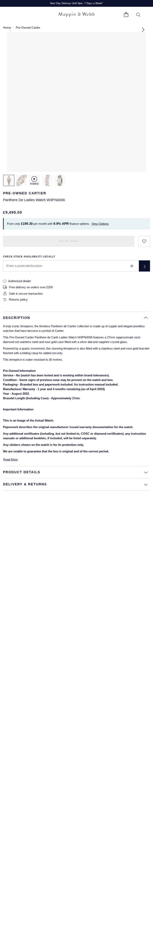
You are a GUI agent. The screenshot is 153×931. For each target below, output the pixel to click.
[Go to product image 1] (8, 180)
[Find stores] (144, 266)
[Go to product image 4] (59, 180)
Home (7, 27)
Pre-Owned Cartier (28, 27)
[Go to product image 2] (21, 180)
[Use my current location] (131, 266)
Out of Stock (69, 241)
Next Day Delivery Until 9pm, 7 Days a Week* (76, 3)
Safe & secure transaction (26, 293)
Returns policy (18, 299)
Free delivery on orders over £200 (31, 287)
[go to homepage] (76, 14)
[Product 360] (34, 180)
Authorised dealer (19, 281)
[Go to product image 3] (47, 180)
